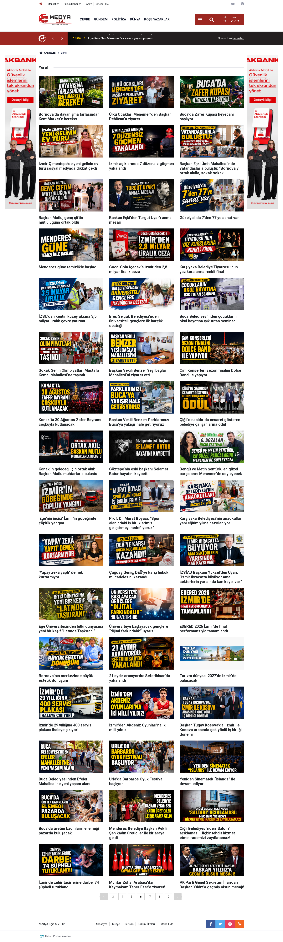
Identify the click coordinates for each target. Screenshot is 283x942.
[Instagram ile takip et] (230, 924)
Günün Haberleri (72, 4)
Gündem (101, 19)
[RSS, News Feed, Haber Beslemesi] (239, 924)
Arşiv (89, 4)
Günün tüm (231, 38)
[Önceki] (103, 896)
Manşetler (53, 4)
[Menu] (200, 19)
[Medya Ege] (55, 19)
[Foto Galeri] (242, 4)
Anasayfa (101, 924)
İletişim (129, 924)
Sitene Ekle (102, 4)
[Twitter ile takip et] (220, 924)
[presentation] (52, 38)
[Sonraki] (177, 896)
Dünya (135, 19)
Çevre (85, 19)
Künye (116, 924)
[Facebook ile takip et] (210, 924)
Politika (118, 19)
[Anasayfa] (41, 4)
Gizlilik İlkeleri (146, 924)
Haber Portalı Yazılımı (58, 936)
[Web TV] (233, 4)
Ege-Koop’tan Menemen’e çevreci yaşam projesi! (120, 38)
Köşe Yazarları (157, 19)
